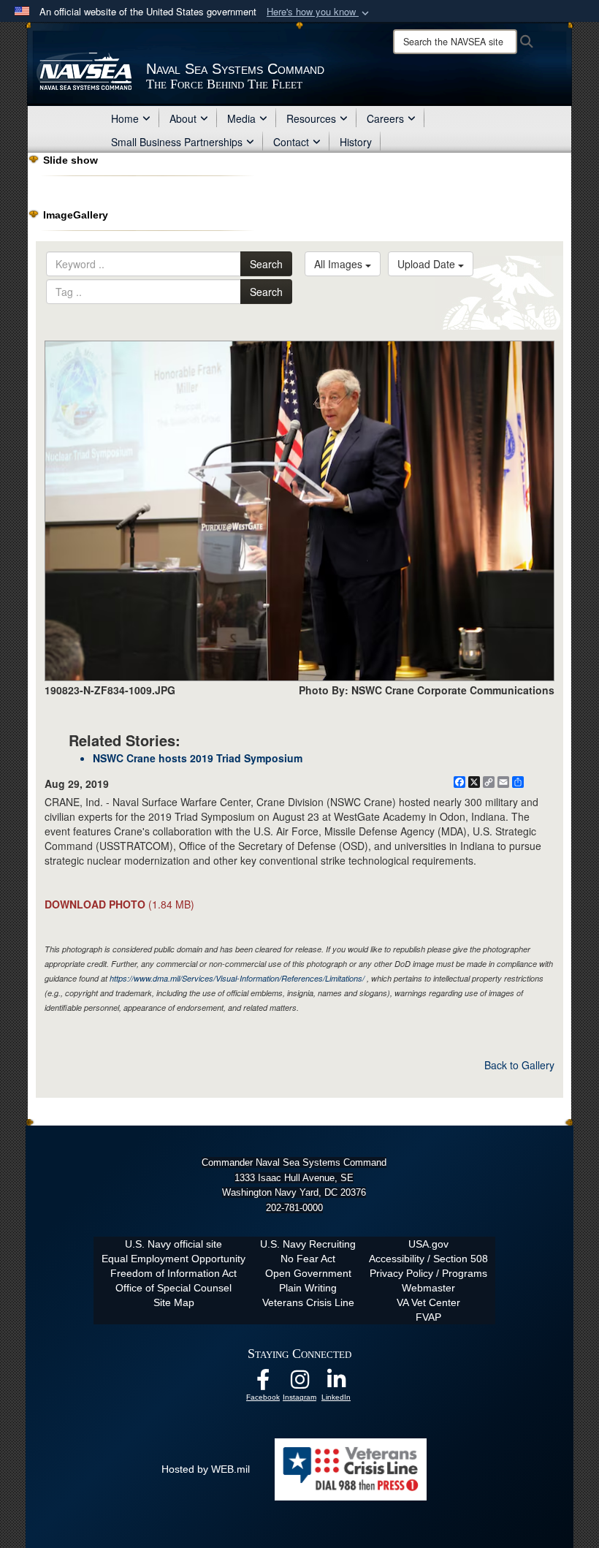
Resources (311, 118)
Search (266, 264)
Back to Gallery (519, 1065)
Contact (291, 141)
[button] (319, 12)
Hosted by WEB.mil (205, 1469)
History (356, 141)
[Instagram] (299, 1383)
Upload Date (427, 264)
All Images (339, 264)
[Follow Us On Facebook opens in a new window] (263, 1383)
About (183, 118)
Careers (385, 118)
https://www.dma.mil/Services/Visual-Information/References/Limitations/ (237, 978)
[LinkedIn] (336, 1383)
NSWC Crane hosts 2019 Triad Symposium (197, 758)
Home (125, 118)
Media (241, 118)
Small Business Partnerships (177, 141)
